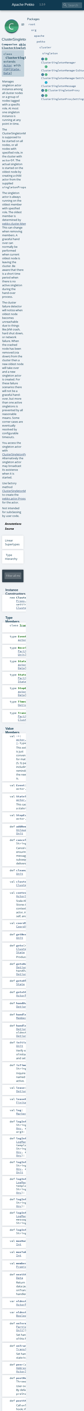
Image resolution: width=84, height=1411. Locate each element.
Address (22, 1368)
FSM (6, 69)
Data (6, 73)
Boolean (22, 1315)
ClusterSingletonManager (58, 62)
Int (18, 1244)
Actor (7, 65)
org (23, 24)
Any (18, 1128)
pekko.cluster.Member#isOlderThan (25, 224)
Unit (21, 654)
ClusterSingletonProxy (64, 90)
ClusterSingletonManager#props (23, 491)
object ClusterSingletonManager (21, 46)
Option (23, 705)
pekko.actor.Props (14, 498)
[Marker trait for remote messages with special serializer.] (46, 82)
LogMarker (24, 1141)
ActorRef (23, 995)
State (14, 69)
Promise (22, 1266)
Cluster (22, 885)
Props (20, 601)
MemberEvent (25, 1017)
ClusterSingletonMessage (58, 86)
